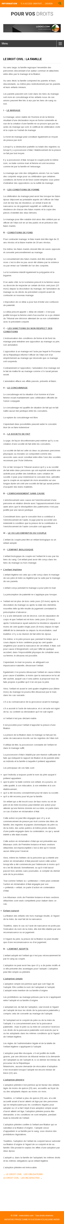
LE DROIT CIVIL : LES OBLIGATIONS (23, 1174)
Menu (5, 43)
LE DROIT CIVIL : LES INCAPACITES (22, 1178)
